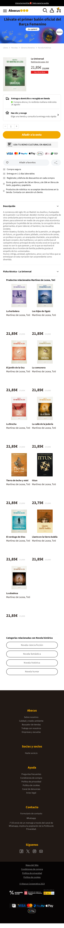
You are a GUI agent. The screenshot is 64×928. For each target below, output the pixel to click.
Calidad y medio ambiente (31, 721)
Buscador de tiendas (31, 724)
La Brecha (11, 424)
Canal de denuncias (31, 789)
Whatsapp (31, 818)
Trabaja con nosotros (31, 728)
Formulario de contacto (31, 813)
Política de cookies (31, 785)
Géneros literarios (28, 47)
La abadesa (12, 593)
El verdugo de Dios (15, 537)
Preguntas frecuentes (31, 774)
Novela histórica (44, 47)
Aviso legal (31, 792)
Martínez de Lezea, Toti (40, 62)
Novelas (14, 47)
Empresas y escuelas (31, 732)
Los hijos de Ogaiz (41, 311)
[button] (52, 10)
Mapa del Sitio (32, 865)
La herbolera (12, 311)
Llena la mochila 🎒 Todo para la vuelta (32, 3)
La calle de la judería (42, 424)
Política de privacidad (31, 781)
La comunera (39, 367)
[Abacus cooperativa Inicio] (19, 12)
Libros (5, 47)
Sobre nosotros (31, 717)
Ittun (34, 480)
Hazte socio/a (31, 753)
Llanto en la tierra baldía (44, 537)
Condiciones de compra (31, 778)
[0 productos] (59, 11)
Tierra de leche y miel (17, 480)
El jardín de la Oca (15, 367)
